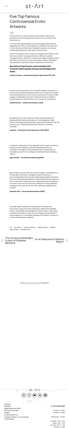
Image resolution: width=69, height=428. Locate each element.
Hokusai (52, 227)
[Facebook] (29, 395)
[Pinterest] (45, 395)
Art (11, 227)
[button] (16, 83)
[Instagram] (24, 395)
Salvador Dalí (25, 229)
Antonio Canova (29, 227)
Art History (18, 227)
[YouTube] (34, 395)
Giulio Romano (43, 227)
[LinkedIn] (40, 395)
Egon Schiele (14, 229)
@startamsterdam (31, 283)
